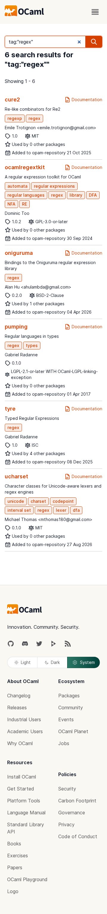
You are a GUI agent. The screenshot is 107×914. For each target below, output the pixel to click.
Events (66, 719)
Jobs (63, 743)
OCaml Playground (27, 879)
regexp (14, 118)
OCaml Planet (73, 731)
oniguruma (19, 253)
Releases (17, 707)
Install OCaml (21, 777)
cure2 (12, 99)
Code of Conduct (77, 836)
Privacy (66, 824)
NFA (11, 203)
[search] (94, 42)
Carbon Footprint (77, 801)
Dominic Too (17, 213)
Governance (71, 813)
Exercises (17, 855)
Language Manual (26, 813)
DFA (93, 195)
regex (34, 118)
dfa (76, 510)
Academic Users (25, 731)
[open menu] (95, 12)
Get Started (20, 789)
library (76, 195)
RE (24, 203)
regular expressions (54, 186)
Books (14, 844)
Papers (14, 867)
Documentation (87, 99)
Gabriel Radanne (21, 354)
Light (26, 662)
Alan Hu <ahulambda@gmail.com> (38, 286)
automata (17, 186)
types (32, 345)
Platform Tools (23, 801)
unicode (15, 501)
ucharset (16, 476)
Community (70, 707)
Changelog (18, 696)
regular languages (26, 195)
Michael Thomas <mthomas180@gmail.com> (48, 519)
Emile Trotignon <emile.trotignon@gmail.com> (50, 127)
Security (67, 789)
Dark (55, 662)
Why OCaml (20, 743)
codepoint (63, 501)
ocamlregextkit (25, 167)
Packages (69, 696)
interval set (19, 510)
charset (38, 501)
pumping (16, 326)
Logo (12, 891)
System (87, 662)
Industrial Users (24, 719)
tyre (10, 409)
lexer (61, 510)
